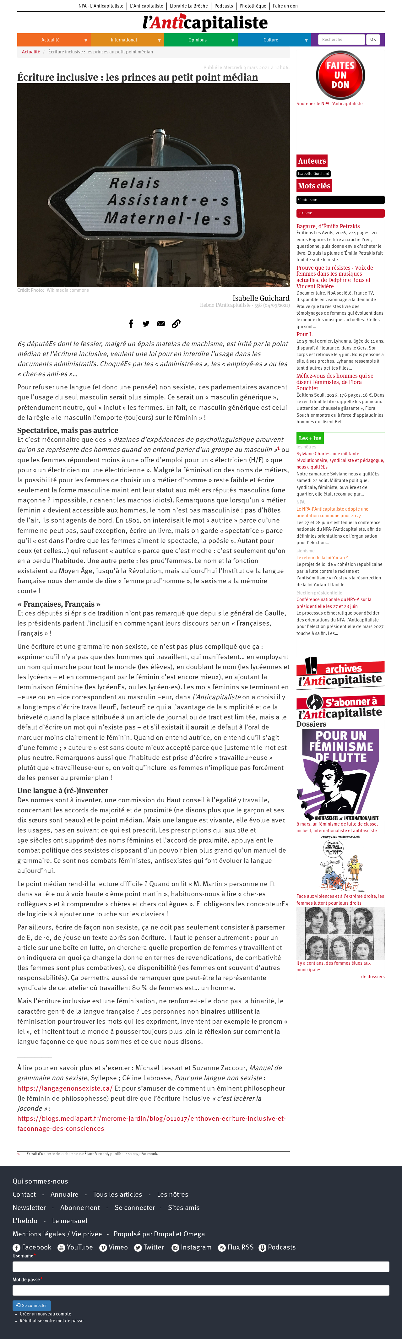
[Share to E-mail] (161, 323)
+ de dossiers (371, 977)
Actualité (38, 42)
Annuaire (65, 1195)
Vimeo (118, 1247)
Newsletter (29, 1208)
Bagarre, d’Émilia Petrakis (328, 226)
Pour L (304, 334)
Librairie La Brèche (189, 6)
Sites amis (184, 1208)
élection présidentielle (319, 593)
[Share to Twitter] (146, 323)
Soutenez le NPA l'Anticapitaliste (329, 104)
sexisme (304, 213)
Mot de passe (26, 1280)
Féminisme (307, 200)
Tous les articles (117, 1195)
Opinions (185, 42)
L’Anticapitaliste (146, 6)
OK (373, 39)
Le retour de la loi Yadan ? (322, 558)
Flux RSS (240, 1247)
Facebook (35, 1247)
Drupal (164, 1234)
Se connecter (135, 1208)
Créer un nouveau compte (45, 1314)
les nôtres (306, 447)
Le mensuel (69, 1221)
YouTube (79, 1247)
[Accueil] (201, 22)
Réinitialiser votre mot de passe (52, 1321)
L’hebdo (25, 1221)
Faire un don (285, 6)
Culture (258, 42)
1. (18, 1154)
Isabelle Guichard (313, 174)
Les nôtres (172, 1195)
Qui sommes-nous (40, 1181)
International (114, 42)
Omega (194, 1234)
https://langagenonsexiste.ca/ (65, 1088)
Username (23, 1256)
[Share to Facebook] (131, 323)
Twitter (154, 1247)
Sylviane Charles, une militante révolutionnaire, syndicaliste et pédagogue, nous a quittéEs (340, 461)
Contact (24, 1195)
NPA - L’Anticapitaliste (101, 6)
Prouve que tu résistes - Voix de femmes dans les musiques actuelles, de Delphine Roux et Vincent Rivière (334, 277)
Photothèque (253, 6)
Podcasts (224, 6)
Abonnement (80, 1208)
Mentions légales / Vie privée (57, 1234)
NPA (300, 502)
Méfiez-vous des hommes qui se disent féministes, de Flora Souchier (334, 382)
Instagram (196, 1247)
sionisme (305, 551)
